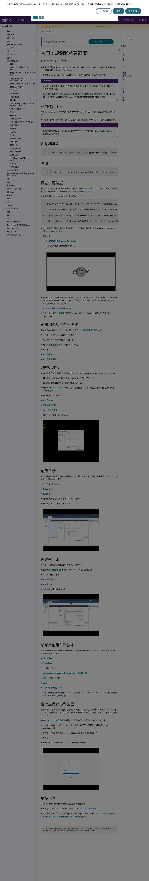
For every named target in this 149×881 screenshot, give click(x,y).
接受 (118, 11)
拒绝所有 (133, 11)
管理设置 (104, 11)
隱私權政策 (24, 4)
